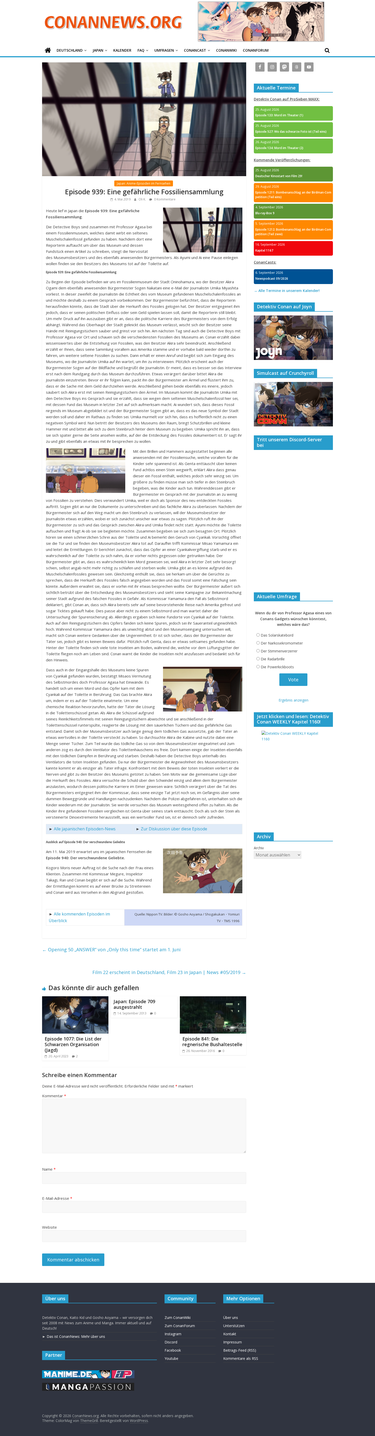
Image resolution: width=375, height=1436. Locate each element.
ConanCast (195, 50)
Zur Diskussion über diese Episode (174, 829)
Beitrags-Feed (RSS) (239, 1350)
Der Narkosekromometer (282, 643)
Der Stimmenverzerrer (279, 651)
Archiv (259, 847)
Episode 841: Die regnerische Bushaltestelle (212, 1041)
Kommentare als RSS (240, 1358)
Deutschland (70, 50)
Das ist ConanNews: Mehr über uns (76, 1336)
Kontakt (229, 1333)
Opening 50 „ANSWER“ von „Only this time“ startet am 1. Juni (111, 949)
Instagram (173, 1333)
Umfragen (164, 50)
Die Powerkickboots (277, 666)
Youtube (171, 1358)
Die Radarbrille (273, 659)
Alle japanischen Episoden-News (85, 829)
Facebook (173, 1350)
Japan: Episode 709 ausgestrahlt (134, 1004)
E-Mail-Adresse (57, 1198)
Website (49, 1227)
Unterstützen (234, 1325)
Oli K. (143, 199)
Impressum (232, 1342)
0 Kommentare (164, 199)
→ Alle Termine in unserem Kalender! (287, 290)
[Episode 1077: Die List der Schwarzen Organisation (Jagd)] (75, 999)
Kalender (122, 50)
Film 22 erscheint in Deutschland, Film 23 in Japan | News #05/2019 (169, 972)
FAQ (141, 50)
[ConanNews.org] (48, 50)
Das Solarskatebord (277, 635)
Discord (171, 1342)
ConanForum (256, 50)
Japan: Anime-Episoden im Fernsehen (143, 183)
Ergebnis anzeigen (293, 700)
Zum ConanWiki (178, 1317)
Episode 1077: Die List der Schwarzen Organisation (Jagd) (73, 1044)
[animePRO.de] (123, 1372)
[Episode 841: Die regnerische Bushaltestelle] (213, 999)
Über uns (230, 1317)
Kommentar (54, 1095)
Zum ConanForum (180, 1325)
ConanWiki (226, 50)
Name (49, 1169)
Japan (98, 50)
